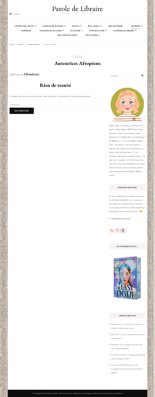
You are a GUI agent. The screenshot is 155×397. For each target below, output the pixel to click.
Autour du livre (97, 30)
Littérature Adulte (24, 26)
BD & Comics (94, 26)
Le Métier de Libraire (123, 30)
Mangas (75, 26)
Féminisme (26, 30)
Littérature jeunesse (52, 26)
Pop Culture (91, 35)
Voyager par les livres (51, 30)
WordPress (118, 393)
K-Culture (75, 30)
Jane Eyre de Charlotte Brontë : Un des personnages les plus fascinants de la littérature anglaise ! (127, 369)
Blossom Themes (100, 393)
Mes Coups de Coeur (67, 35)
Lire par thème (115, 26)
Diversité (135, 26)
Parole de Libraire (77, 9)
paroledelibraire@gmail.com (121, 218)
